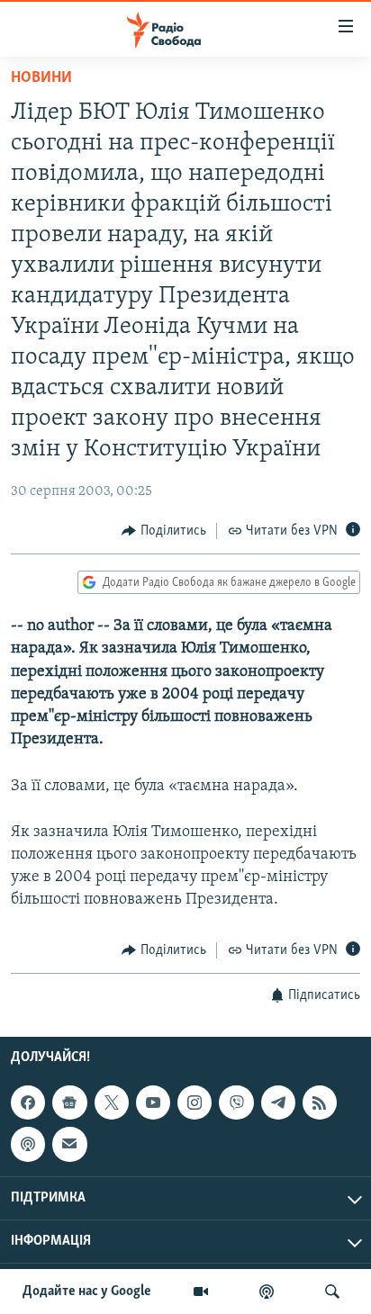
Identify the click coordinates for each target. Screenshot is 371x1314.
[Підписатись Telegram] (278, 1102)
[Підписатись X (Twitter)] (112, 1102)
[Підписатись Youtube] (153, 1102)
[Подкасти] (267, 1291)
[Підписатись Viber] (236, 1102)
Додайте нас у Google (87, 1291)
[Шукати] (332, 1291)
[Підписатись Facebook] (28, 1102)
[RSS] (320, 1102)
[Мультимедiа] (201, 1291)
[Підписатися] (69, 1144)
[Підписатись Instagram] (194, 1102)
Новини (41, 78)
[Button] (164, 531)
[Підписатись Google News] (69, 1102)
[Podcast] (28, 1144)
